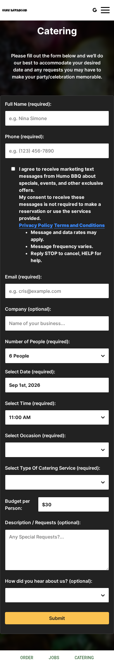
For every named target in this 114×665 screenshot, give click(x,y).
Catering (84, 657)
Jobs (54, 657)
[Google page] (95, 10)
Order (26, 657)
